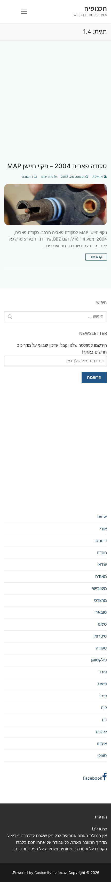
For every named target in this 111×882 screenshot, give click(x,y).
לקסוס (101, 731)
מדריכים (47, 177)
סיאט (102, 624)
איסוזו (102, 743)
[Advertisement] (55, 106)
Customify (42, 872)
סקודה (101, 648)
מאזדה (101, 576)
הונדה (102, 552)
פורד (103, 671)
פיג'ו (103, 695)
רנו (104, 719)
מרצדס (100, 600)
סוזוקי (102, 755)
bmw (102, 516)
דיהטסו (100, 540)
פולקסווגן (99, 659)
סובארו (100, 612)
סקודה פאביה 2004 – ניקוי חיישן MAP (57, 166)
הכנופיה (95, 8)
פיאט (102, 683)
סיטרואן (100, 636)
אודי (103, 528)
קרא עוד (96, 257)
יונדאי (102, 564)
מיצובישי (99, 588)
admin (98, 177)
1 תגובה (28, 177)
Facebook (92, 778)
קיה (104, 707)
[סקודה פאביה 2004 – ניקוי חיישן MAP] (55, 204)
